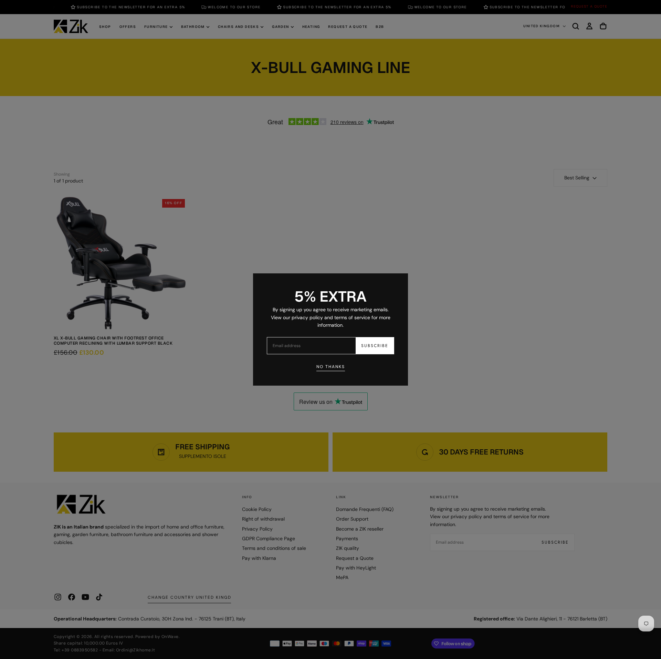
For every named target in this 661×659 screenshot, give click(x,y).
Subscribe (374, 346)
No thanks (330, 366)
